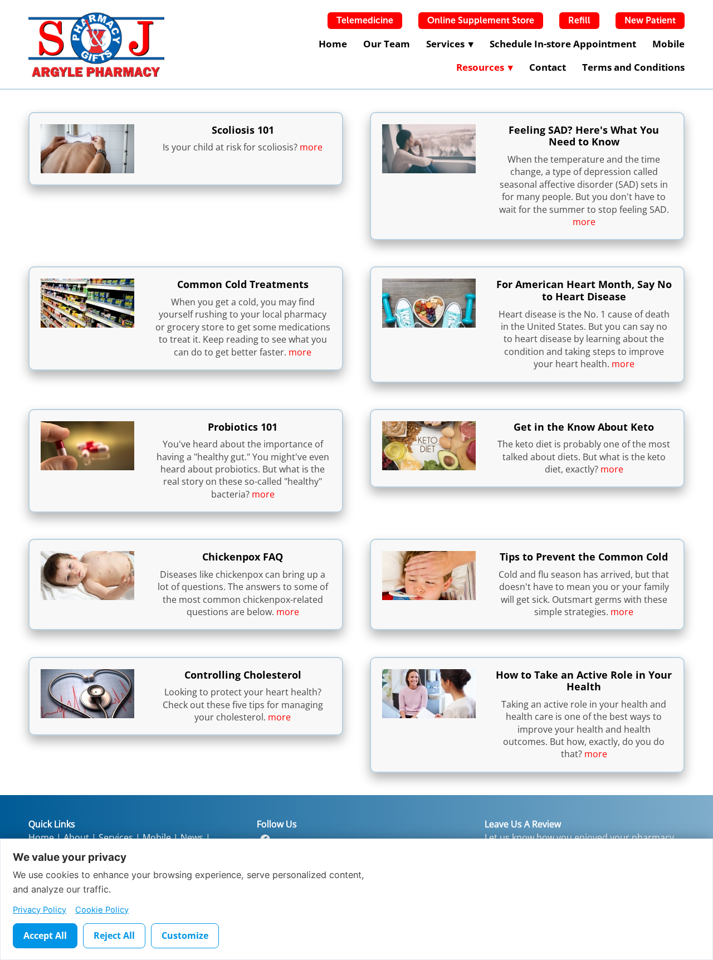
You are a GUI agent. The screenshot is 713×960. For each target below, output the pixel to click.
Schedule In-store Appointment (563, 44)
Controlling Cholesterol (242, 674)
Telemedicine (364, 20)
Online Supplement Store (480, 20)
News (191, 837)
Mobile (668, 44)
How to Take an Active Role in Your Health (584, 680)
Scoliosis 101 (243, 130)
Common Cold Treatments (243, 284)
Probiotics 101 (242, 427)
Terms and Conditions (633, 67)
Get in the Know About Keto (584, 427)
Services (116, 837)
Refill (579, 20)
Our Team (386, 44)
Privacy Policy (39, 910)
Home (333, 44)
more (311, 147)
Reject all (114, 935)
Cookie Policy (102, 910)
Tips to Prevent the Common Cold (584, 556)
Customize (185, 935)
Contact (547, 67)
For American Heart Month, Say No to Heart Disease (584, 290)
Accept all (45, 935)
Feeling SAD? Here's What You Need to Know (584, 136)
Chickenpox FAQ (242, 556)
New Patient (650, 20)
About (76, 837)
